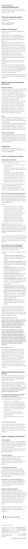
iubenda (7, 530)
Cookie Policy (11, 151)
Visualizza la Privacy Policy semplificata (18, 538)
